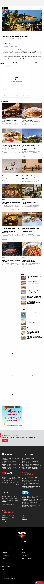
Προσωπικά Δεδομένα (6, 566)
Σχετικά (5, 102)
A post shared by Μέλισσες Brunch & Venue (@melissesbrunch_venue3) (16, 95)
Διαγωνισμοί (24, 556)
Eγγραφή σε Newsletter (6, 563)
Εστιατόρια (12, 33)
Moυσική (3, 554)
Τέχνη (23, 551)
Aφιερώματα (24, 555)
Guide (23, 554)
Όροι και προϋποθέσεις (6, 565)
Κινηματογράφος (5, 555)
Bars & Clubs (4, 551)
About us (3, 569)
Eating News (6, 33)
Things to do (4, 552)
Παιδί (23, 549)
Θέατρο (3, 556)
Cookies (3, 570)
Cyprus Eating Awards (26, 558)
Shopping (24, 552)
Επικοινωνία (4, 568)
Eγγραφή (5, 440)
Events (3, 558)
